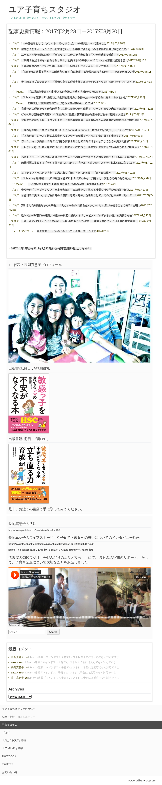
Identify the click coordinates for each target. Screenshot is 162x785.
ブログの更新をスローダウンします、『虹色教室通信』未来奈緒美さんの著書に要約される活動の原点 (80, 119)
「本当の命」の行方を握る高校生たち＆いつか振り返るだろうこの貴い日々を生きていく (72, 135)
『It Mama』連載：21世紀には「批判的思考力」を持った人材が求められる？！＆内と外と (73, 97)
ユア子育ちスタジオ (44, 9)
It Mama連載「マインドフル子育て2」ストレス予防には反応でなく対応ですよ (73, 657)
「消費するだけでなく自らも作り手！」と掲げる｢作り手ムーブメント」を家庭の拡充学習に (74, 60)
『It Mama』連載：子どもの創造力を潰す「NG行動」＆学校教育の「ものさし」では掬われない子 (78, 71)
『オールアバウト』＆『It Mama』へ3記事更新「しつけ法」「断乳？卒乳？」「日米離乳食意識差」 (79, 221)
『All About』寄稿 (14, 740)
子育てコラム (9, 724)
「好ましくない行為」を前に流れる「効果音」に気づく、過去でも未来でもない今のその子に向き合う (80, 147)
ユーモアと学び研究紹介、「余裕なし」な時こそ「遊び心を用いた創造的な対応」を (70, 54)
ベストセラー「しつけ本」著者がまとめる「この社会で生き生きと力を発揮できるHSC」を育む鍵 (78, 156)
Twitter (7, 764)
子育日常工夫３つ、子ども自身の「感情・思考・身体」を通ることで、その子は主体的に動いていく (79, 195)
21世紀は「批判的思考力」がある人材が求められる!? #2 (60, 103)
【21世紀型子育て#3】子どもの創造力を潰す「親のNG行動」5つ (65, 91)
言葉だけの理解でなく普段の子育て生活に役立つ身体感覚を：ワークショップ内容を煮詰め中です (77, 108)
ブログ (6, 732)
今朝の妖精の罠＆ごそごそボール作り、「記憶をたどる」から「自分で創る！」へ (68, 65)
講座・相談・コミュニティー (18, 716)
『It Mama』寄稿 (12, 748)
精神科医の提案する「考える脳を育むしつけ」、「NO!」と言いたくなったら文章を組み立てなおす (78, 162)
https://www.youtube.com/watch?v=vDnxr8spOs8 (34, 530)
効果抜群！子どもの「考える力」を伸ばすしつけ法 (66, 231)
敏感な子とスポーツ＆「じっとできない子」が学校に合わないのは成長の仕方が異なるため (74, 49)
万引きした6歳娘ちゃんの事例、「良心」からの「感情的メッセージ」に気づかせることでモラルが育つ (81, 205)
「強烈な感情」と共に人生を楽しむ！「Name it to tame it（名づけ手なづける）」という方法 (75, 130)
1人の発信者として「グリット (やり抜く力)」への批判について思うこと (63, 43)
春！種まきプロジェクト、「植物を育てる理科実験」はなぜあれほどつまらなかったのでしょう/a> (78, 81)
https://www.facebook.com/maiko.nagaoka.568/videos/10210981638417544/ (50, 544)
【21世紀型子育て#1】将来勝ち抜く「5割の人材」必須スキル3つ (65, 184)
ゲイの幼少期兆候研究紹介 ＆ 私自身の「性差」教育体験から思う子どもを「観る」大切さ (73, 114)
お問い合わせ (9, 772)
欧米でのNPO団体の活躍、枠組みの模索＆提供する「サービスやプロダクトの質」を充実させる (76, 215)
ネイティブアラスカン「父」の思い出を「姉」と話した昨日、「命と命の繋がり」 (68, 172)
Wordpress (149, 780)
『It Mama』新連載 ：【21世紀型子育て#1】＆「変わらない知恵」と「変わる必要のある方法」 (76, 178)
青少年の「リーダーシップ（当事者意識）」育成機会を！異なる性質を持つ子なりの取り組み (75, 189)
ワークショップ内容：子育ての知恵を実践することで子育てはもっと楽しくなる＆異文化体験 (75, 141)
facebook (9, 756)
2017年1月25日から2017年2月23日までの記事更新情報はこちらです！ (51, 248)
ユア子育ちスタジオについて (18, 708)
